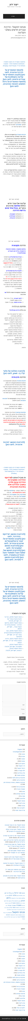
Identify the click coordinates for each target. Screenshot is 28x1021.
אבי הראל (17, 893)
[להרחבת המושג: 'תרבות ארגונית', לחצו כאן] (14, 443)
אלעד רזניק (12, 895)
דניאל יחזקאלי (21, 768)
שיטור (18, 917)
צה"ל (7, 912)
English (20, 749)
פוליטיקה (22, 798)
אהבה (23, 754)
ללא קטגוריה (21, 770)
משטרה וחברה (21, 789)
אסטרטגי (18, 124)
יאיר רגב (6, 901)
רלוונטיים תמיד (21, 659)
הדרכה (22, 662)
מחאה (9, 903)
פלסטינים (9, 909)
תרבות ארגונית (13, 664)
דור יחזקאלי (22, 766)
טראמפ (10, 901)
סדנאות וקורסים (20, 794)
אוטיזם (23, 756)
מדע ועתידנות (21, 773)
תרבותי (6, 664)
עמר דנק (23, 909)
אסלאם (23, 898)
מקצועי (5, 662)
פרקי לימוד (22, 803)
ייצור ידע (14, 4)
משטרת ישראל (12, 905)
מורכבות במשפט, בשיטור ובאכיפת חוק (14, 782)
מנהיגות (23, 905)
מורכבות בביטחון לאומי (18, 777)
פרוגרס (10, 912)
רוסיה (16, 915)
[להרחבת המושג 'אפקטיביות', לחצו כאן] (15, 548)
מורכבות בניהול (19, 657)
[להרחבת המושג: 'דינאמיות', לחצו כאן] (13, 558)
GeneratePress (6, 1018)
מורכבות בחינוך (20, 780)
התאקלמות (16, 662)
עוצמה (7, 907)
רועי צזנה (12, 915)
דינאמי (9, 528)
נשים (23, 791)
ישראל (24, 903)
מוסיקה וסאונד (21, 775)
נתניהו (17, 907)
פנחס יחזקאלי (11, 657)
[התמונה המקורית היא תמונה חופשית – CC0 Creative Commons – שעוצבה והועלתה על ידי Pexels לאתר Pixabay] (14, 64)
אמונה (23, 759)
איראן (12, 893)
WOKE (23, 893)
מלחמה (6, 903)
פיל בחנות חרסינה (14, 909)
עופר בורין (12, 907)
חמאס (19, 901)
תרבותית (15, 377)
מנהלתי (10, 662)
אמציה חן (7, 895)
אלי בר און (8, 893)
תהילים (8, 917)
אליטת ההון (19, 895)
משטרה (18, 905)
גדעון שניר (13, 898)
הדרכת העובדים (21, 134)
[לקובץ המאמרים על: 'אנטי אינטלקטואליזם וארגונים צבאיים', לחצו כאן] (13, 542)
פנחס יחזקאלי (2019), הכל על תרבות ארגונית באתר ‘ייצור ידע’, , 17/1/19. (13, 619)
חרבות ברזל (15, 901)
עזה (5, 907)
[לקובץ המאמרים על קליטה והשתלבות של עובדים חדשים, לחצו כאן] (14, 76)
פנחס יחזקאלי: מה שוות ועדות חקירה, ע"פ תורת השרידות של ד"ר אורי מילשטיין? (14, 846)
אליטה (24, 895)
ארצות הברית (18, 898)
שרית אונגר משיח (20, 810)
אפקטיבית (13, 494)
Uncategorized (17, 751)
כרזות (21, 903)
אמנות (23, 761)
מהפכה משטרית (15, 903)
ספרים (23, 796)
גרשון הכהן (22, 763)
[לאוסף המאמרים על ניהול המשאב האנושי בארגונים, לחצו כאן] (14, 83)
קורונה (23, 805)
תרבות (11, 490)
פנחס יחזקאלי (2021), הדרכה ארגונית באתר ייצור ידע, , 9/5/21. (12, 640)
